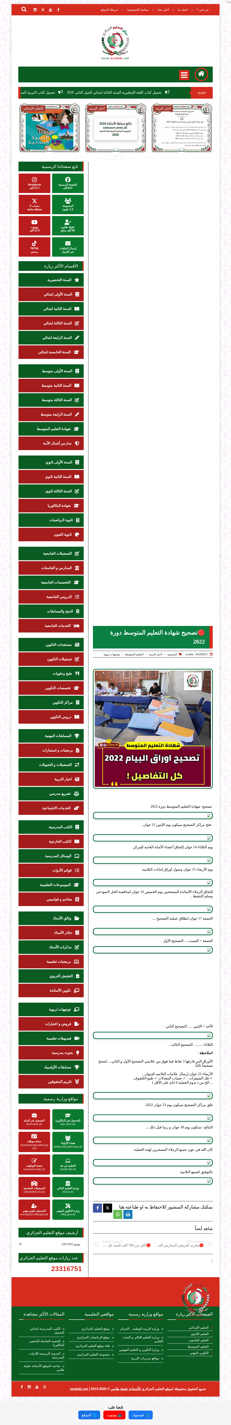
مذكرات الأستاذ (61, 947)
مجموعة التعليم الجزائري (93, 1354)
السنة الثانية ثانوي (58, 477)
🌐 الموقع (89, 1415)
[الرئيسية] (201, 74)
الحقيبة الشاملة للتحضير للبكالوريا (46, 1343)
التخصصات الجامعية (56, 582)
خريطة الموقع (109, 9)
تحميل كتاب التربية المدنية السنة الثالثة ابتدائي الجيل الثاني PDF (59, 92)
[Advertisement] (152, 992)
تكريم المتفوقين (60, 1081)
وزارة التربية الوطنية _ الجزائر (139, 1328)
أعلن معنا (163, 9)
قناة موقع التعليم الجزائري (93, 1346)
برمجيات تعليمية (59, 961)
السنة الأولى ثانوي (59, 462)
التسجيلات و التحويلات (56, 765)
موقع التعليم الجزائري (95, 1328)
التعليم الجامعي (199, 1340)
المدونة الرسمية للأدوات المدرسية (46, 1355)
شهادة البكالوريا (60, 505)
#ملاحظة (206, 1053)
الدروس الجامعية (59, 597)
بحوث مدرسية (63, 1053)
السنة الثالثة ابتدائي (58, 323)
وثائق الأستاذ (62, 918)
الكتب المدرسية (61, 827)
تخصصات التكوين (58, 688)
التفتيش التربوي (61, 976)
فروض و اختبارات (58, 1024)
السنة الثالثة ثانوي (59, 491)
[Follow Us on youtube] (37, 1386)
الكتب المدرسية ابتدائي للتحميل (47, 1330)
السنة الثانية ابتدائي (57, 309)
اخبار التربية (63, 779)
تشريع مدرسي (60, 793)
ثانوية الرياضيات (61, 520)
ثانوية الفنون (63, 534)
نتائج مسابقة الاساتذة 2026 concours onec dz (49, 140)
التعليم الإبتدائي (199, 1327)
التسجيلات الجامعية (58, 553)
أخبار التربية (155, 654)
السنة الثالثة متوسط (57, 400)
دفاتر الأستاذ (63, 933)
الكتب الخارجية (60, 841)
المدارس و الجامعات (57, 568)
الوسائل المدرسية (58, 856)
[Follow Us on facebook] (21, 1386)
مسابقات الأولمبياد (58, 1067)
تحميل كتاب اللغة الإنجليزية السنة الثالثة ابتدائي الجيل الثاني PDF (166, 92)
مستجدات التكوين (59, 644)
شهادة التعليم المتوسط (54, 429)
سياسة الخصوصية (138, 9)
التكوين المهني (199, 1353)
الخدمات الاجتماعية (57, 808)
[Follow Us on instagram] (29, 1386)
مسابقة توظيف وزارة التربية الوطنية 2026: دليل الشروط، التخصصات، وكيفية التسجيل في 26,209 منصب (182, 145)
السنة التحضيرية (59, 280)
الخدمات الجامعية (58, 626)
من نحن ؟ (203, 9)
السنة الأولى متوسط (57, 371)
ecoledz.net (79, 1389)
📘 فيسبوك (140, 1415)
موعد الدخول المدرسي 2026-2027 (115, 140)
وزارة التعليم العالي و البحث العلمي (143, 1339)
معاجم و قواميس (60, 899)
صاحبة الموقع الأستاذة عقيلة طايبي (44, 1368)
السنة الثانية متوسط (57, 385)
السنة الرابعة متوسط (57, 414)
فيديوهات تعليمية (59, 1038)
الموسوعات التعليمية (56, 885)
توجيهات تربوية (112, 654)
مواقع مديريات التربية (145, 1358)
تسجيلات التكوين (60, 659)
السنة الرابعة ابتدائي (57, 337)
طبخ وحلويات (63, 673)
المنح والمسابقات (60, 611)
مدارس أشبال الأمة (58, 443)
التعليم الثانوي (200, 1334)
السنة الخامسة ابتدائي (55, 352)
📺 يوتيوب (114, 1415)
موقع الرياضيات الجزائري (93, 1337)
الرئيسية (172, 654)
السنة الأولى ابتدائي (58, 294)
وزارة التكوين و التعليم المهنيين (139, 1349)
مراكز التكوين (63, 702)
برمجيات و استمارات (58, 750)
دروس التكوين (61, 717)
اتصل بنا (183, 9)
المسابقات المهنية (58, 736)
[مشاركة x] (107, 1208)
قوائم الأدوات (62, 870)
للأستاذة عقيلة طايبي (126, 1389)
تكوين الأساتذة (61, 990)
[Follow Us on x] (44, 1386)
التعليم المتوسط (134, 654)
